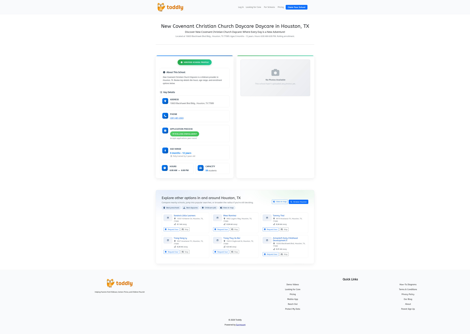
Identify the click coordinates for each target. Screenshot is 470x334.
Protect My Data (292, 309)
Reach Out (293, 304)
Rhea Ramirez (229, 215)
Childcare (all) (210, 208)
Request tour (172, 229)
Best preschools (172, 208)
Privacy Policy (408, 294)
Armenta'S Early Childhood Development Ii (285, 239)
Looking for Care (253, 7)
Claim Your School (296, 7)
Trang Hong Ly (180, 238)
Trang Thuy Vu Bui (231, 238)
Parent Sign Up (408, 309)
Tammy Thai (278, 215)
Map (186, 229)
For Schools (269, 7)
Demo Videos (293, 284)
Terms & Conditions (408, 289)
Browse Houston (300, 202)
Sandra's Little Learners (184, 215)
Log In (241, 7)
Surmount (241, 324)
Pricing (281, 7)
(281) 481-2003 (176, 118)
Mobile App (292, 299)
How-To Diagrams (408, 284)
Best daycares (192, 208)
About (408, 304)
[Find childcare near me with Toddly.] (170, 7)
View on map (281, 201)
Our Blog (408, 299)
